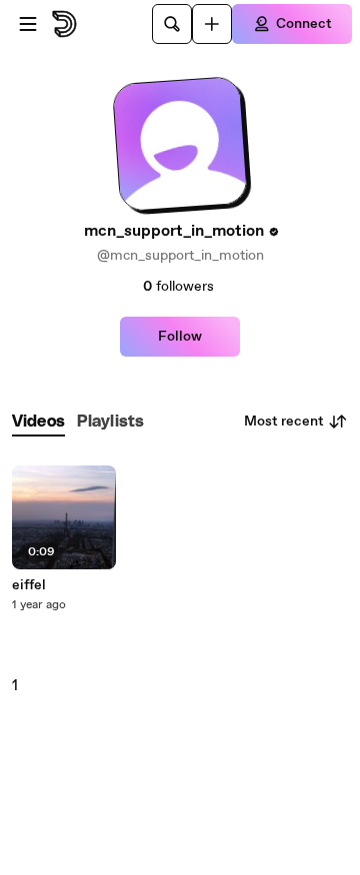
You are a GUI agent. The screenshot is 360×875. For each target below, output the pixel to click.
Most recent (284, 422)
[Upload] (212, 24)
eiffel (29, 585)
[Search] (172, 24)
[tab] (38, 422)
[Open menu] (28, 24)
